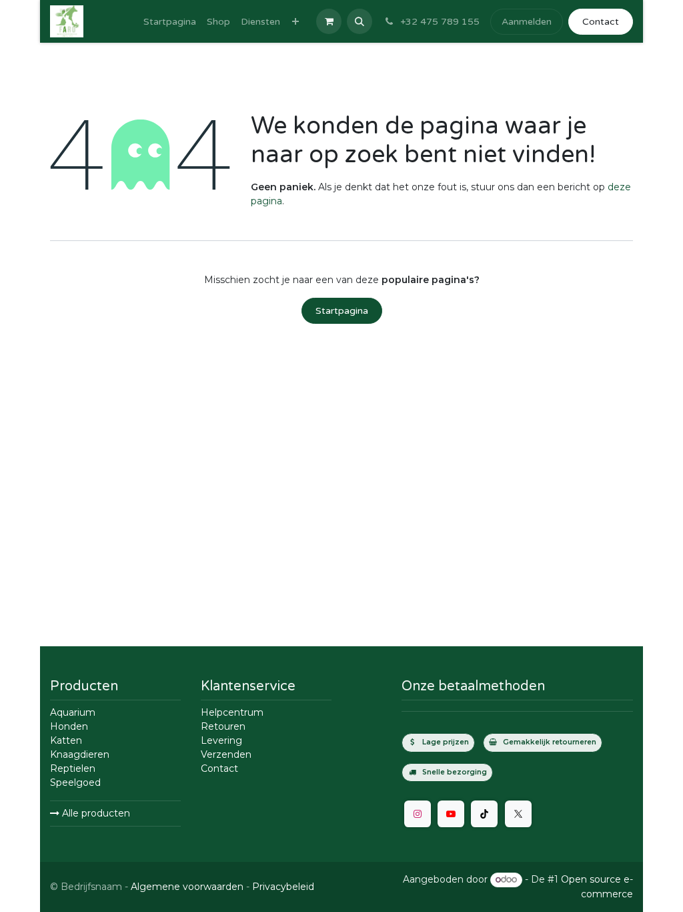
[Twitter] (518, 814)
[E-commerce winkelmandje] (329, 21)
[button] (359, 21)
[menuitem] (169, 21)
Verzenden (226, 754)
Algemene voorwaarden (187, 887)
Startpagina (341, 310)
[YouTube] (451, 814)
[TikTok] (484, 814)
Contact (600, 21)
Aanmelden (527, 21)
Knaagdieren (79, 754)
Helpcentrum (232, 712)
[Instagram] (417, 814)
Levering (221, 740)
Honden (69, 726)
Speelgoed (75, 782)
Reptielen (72, 768)
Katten (66, 740)
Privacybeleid (283, 887)
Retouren (223, 726)
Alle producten (94, 813)
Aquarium (72, 712)
